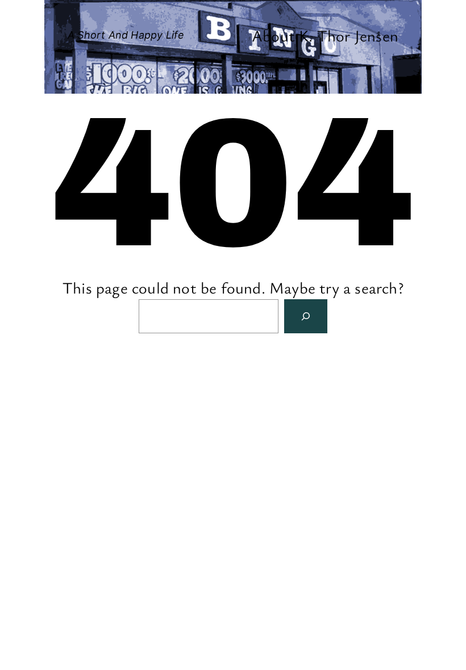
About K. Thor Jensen (325, 35)
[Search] (305, 316)
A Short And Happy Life (126, 35)
